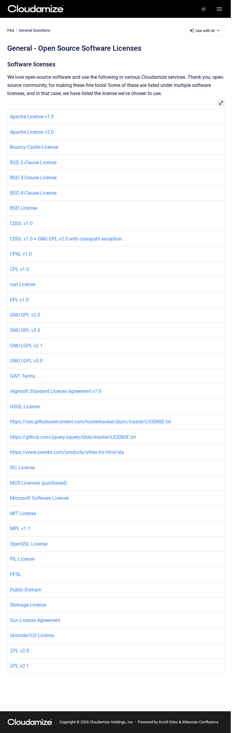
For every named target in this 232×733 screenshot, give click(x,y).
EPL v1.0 (19, 300)
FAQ (10, 30)
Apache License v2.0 (32, 132)
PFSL (15, 574)
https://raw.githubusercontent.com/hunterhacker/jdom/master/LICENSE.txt (90, 422)
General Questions (34, 30)
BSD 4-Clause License (33, 193)
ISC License (22, 467)
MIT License (23, 513)
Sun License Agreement (35, 620)
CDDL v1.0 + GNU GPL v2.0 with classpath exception (66, 239)
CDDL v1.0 (21, 223)
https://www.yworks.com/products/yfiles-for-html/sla (67, 452)
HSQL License (25, 407)
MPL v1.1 (20, 528)
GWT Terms (22, 376)
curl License (22, 284)
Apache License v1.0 (32, 117)
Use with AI (205, 30)
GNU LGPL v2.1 (26, 346)
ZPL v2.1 (19, 666)
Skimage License (28, 605)
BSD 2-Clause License (33, 162)
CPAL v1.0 (21, 254)
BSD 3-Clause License (33, 177)
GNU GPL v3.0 (25, 330)
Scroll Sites (168, 722)
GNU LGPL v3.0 (26, 361)
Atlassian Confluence (200, 722)
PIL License (22, 559)
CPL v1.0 (19, 269)
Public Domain (25, 590)
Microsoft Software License (39, 498)
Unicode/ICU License (32, 635)
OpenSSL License (28, 544)
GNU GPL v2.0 (25, 315)
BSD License (23, 208)
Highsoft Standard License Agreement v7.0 (55, 391)
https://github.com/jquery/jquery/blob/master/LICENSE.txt (73, 437)
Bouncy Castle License (34, 147)
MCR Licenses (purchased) (38, 483)
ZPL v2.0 (19, 651)
